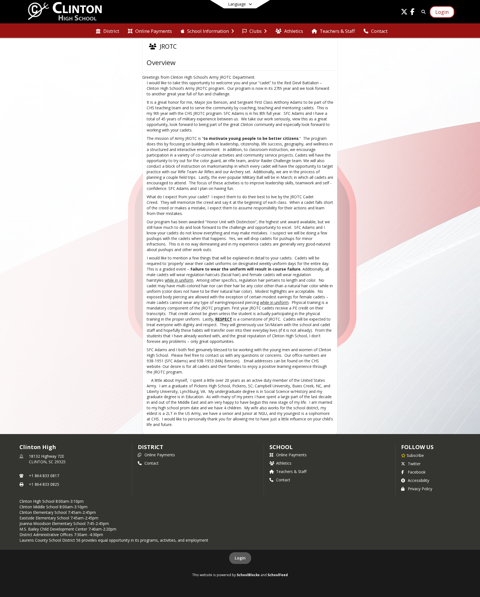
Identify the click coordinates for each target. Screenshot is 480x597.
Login (240, 558)
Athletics (283, 463)
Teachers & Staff (291, 471)
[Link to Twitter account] (404, 12)
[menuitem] (107, 30)
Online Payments (159, 454)
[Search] (422, 11)
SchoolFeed (278, 575)
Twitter (414, 463)
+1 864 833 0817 (44, 475)
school (280, 447)
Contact (151, 463)
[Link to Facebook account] (412, 12)
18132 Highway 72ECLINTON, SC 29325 (47, 459)
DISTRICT (150, 447)
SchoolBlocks (248, 575)
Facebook (417, 472)
